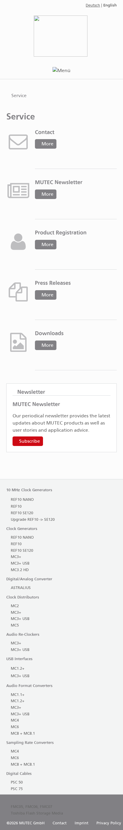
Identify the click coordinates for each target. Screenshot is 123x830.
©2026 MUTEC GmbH (25, 823)
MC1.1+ (17, 695)
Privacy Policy (108, 823)
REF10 (16, 507)
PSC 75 (17, 789)
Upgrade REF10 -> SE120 (33, 520)
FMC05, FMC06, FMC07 (31, 807)
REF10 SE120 (22, 513)
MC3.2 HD (20, 570)
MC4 (15, 720)
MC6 (15, 727)
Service (19, 95)
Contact (60, 823)
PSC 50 (17, 782)
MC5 (15, 625)
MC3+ (16, 557)
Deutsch (93, 5)
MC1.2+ (17, 669)
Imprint (81, 823)
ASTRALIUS (21, 588)
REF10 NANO (22, 500)
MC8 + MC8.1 (23, 734)
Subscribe (29, 441)
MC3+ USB (20, 563)
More (47, 144)
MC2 (15, 606)
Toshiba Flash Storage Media (37, 813)
